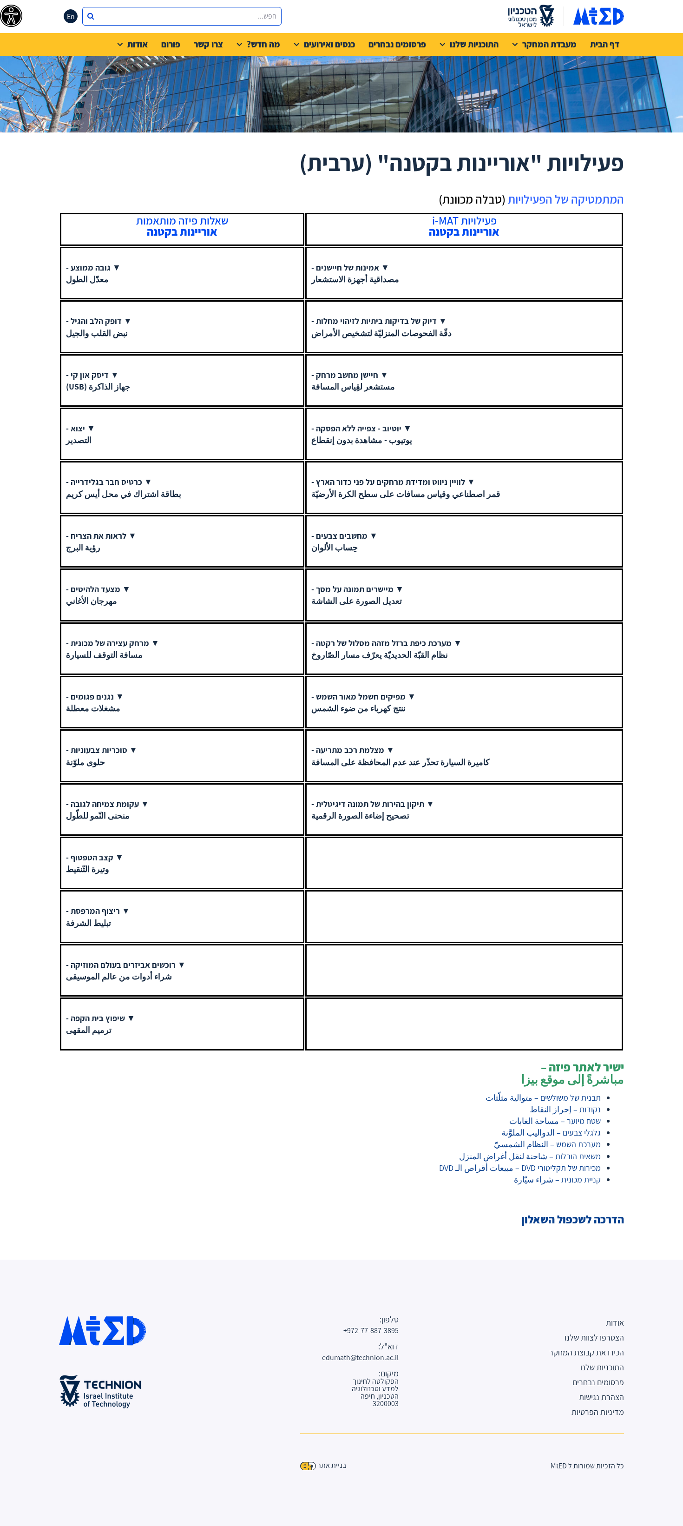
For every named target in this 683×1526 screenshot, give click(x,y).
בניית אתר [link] (331, 1465)
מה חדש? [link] (263, 44)
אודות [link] (137, 44)
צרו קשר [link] (208, 44)
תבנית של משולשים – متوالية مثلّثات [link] (543, 1097)
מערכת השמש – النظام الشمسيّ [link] (547, 1144)
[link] (11, 16)
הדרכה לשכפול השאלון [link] (572, 1219)
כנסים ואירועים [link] (329, 44)
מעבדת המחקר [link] (549, 44)
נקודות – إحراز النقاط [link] (565, 1109)
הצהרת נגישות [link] (601, 1397)
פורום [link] (170, 44)
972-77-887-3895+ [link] (373, 1330)
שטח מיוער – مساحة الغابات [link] (555, 1121)
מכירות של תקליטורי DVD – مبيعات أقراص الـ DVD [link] (520, 1168)
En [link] (71, 16)
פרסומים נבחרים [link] (397, 44)
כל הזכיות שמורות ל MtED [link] (587, 1466)
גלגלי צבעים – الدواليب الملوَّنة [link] (551, 1132)
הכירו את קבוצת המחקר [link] (586, 1352)
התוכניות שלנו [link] (474, 44)
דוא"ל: (388, 1346)
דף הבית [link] (604, 44)
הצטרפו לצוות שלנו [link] (594, 1337)
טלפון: (389, 1319)
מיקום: (389, 1373)
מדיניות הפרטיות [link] (597, 1412)
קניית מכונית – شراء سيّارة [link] (557, 1179)
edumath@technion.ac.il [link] (373, 1357)
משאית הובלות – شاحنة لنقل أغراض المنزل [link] (530, 1156)
